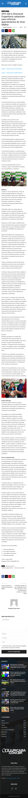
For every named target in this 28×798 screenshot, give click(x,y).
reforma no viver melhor (19, 567)
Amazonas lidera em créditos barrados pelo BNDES (7, 587)
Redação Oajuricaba (7, 27)
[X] (6, 30)
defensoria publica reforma (7, 567)
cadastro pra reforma (10, 566)
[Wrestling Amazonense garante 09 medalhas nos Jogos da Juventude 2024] (5, 701)
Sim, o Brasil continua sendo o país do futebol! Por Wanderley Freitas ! (18, 681)
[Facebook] (2, 30)
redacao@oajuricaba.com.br (13, 778)
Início (2, 8)
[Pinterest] (9, 30)
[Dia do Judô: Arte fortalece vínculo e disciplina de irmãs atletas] (5, 709)
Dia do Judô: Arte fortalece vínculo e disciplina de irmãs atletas (17, 709)
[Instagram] (15, 788)
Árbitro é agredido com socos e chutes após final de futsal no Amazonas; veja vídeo (18, 674)
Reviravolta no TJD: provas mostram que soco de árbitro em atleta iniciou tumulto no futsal (18, 666)
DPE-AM (11, 8)
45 (26, 27)
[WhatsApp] (13, 30)
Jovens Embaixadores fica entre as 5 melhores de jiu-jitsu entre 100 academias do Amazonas (18, 693)
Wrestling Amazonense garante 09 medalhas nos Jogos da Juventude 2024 (18, 701)
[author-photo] (14, 606)
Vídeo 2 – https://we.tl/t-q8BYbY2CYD (11, 73)
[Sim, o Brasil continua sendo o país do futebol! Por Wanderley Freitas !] (5, 681)
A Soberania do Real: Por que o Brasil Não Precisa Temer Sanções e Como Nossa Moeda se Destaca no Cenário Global (20, 589)
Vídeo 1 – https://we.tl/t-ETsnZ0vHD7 (11, 69)
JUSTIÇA (6, 8)
